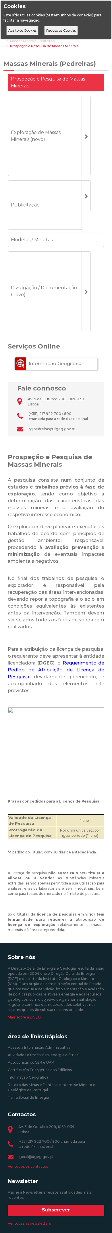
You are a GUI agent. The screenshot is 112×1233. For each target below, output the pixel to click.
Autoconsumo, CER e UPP (31, 1062)
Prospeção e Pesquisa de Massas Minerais (44, 46)
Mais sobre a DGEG (24, 1017)
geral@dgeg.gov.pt (36, 1156)
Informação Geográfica (28, 1077)
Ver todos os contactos (28, 1166)
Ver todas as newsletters (29, 1223)
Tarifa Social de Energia (28, 1097)
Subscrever (56, 1210)
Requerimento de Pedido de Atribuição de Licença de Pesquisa (56, 669)
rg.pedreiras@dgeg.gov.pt (52, 429)
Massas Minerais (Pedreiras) (32, 41)
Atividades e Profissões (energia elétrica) (44, 1055)
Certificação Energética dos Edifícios (40, 1070)
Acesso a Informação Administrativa (39, 1047)
